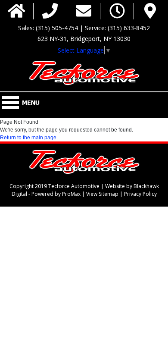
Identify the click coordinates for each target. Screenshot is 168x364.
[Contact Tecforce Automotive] (83, 11)
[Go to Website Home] (16, 11)
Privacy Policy (140, 194)
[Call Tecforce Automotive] (50, 11)
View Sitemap (102, 194)
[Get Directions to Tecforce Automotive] (150, 11)
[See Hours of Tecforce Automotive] (117, 11)
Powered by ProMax (56, 194)
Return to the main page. (29, 138)
